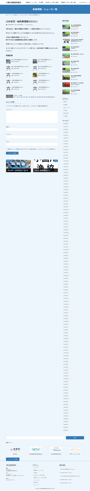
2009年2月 (65, 413)
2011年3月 (65, 370)
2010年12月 (66, 375)
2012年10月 (66, 338)
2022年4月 (65, 226)
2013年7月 (65, 327)
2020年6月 (65, 258)
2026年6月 (65, 129)
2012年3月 (65, 350)
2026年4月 (65, 135)
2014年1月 (65, 318)
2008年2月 (65, 430)
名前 (8, 127)
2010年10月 (66, 378)
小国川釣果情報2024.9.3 (17, 80)
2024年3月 (65, 184)
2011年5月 (65, 367)
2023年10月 (66, 186)
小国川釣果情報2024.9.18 (17, 73)
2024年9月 (65, 166)
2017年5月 (65, 298)
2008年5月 (65, 427)
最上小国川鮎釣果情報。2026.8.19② (20, 59)
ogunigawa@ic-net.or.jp (10, 479)
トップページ (36, 467)
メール (8, 134)
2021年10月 (66, 232)
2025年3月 (65, 158)
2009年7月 (65, 404)
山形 (19, 97)
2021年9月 (65, 235)
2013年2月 (65, 335)
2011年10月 (66, 355)
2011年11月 (66, 352)
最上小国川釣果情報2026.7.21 (45, 59)
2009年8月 (65, 401)
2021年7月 (65, 241)
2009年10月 (66, 398)
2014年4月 (65, 315)
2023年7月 (65, 195)
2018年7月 (65, 281)
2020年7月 (65, 255)
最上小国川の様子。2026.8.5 (77, 54)
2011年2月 (65, 373)
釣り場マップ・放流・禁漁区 (39, 475)
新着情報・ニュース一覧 (38, 470)
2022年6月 (65, 221)
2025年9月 (65, 141)
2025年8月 (65, 143)
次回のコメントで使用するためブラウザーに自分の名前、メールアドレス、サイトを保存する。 (32, 149)
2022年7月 (65, 218)
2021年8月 (65, 238)
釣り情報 (20, 95)
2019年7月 (65, 267)
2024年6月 (65, 175)
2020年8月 (65, 252)
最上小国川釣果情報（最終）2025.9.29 (20, 66)
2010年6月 (65, 387)
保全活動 (65, 104)
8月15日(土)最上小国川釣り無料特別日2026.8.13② (70, 476)
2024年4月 (65, 181)
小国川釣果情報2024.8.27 (44, 80)
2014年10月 (66, 304)
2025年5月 (65, 152)
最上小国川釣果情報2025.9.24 (45, 66)
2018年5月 (65, 287)
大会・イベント (66, 107)
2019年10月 (66, 264)
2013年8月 (65, 324)
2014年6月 (65, 312)
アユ (16, 97)
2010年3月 (65, 393)
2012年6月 (65, 347)
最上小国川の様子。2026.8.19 (75, 33)
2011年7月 (65, 361)
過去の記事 (65, 113)
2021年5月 (65, 247)
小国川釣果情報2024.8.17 (44, 87)
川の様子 (23, 97)
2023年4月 (65, 204)
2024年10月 (66, 163)
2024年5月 (65, 178)
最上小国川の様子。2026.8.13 (66, 479)
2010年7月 (65, 384)
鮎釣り (54, 97)
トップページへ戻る (13, 459)
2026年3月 (65, 138)
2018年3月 (65, 289)
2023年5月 (65, 201)
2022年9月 (65, 212)
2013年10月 (66, 321)
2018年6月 (65, 284)
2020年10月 (66, 249)
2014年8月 (65, 307)
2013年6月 (65, 330)
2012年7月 (65, 344)
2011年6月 (65, 364)
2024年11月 (66, 161)
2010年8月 (65, 381)
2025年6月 (65, 149)
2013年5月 (65, 332)
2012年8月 (65, 341)
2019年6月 (65, 269)
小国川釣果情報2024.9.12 (44, 73)
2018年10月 (66, 275)
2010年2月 (65, 395)
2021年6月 (65, 244)
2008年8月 (65, 418)
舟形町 (44, 97)
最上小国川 (34, 97)
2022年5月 (65, 224)
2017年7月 (65, 292)
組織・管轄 (36, 482)
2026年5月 (65, 132)
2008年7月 (65, 421)
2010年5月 (65, 390)
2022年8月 (65, 215)
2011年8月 (65, 358)
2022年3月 (65, 229)
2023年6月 (65, 198)
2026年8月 (65, 123)
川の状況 (15, 95)
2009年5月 (65, 410)
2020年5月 (65, 261)
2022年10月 (66, 209)
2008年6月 (65, 424)
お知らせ (65, 101)
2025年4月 (65, 155)
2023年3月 (65, 206)
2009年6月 (65, 407)
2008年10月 (66, 415)
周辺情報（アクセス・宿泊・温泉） (40, 477)
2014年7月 (65, 310)
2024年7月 (65, 172)
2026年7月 (65, 126)
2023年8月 (65, 192)
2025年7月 (65, 146)
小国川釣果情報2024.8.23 (17, 87)
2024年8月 (65, 169)
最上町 (40, 97)
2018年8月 (65, 278)
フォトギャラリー (37, 480)
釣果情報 (49, 97)
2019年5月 (65, 272)
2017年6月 (65, 295)
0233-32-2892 (8, 474)
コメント (9, 109)
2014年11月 (66, 301)
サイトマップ (36, 484)
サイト (7, 141)
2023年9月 (65, 189)
